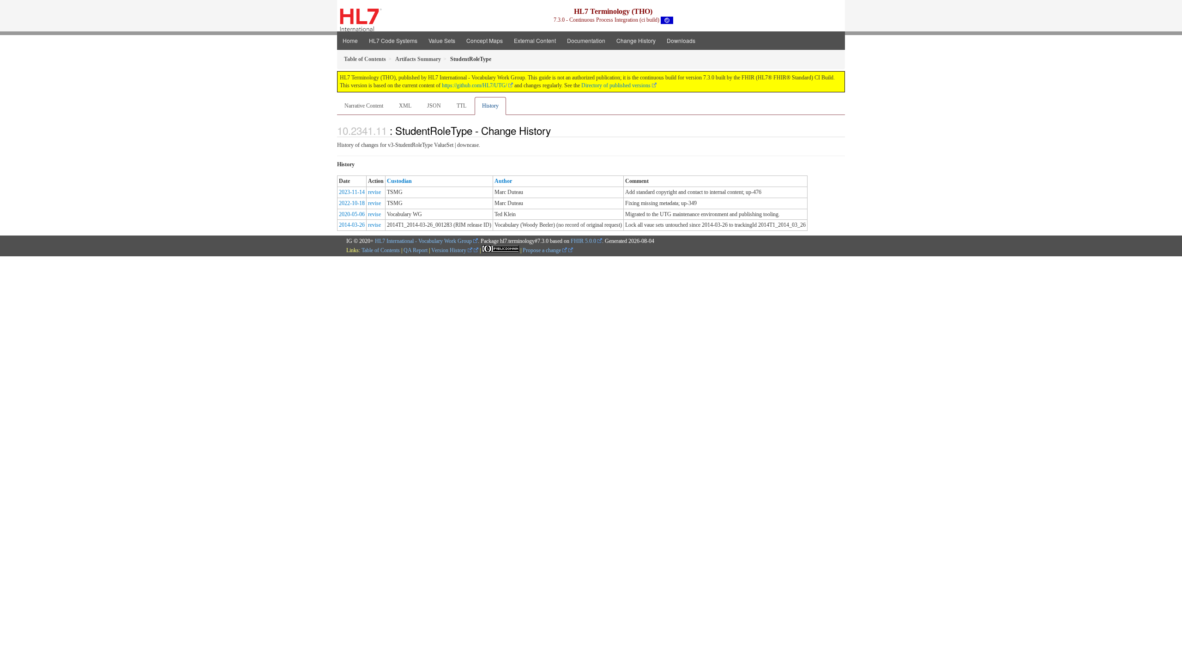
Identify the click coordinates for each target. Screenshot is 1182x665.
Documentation (586, 40)
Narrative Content (363, 106)
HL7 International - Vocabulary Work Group (423, 241)
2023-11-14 (352, 192)
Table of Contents (381, 250)
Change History (636, 40)
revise (374, 192)
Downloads (681, 40)
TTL (461, 106)
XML (405, 106)
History (490, 106)
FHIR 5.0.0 (583, 241)
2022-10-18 (352, 203)
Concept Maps (484, 40)
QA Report (416, 250)
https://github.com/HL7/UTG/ (474, 85)
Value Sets (441, 40)
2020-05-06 (352, 214)
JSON (434, 106)
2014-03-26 (352, 225)
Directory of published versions (616, 85)
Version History (449, 250)
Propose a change (542, 250)
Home (350, 40)
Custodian (399, 181)
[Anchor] (556, 130)
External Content (535, 40)
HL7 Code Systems (393, 40)
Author (503, 181)
